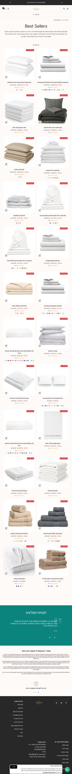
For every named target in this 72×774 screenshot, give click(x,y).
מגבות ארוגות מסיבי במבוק (19, 533)
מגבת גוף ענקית (53, 491)
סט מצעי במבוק (19, 169)
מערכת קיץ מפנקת (19, 215)
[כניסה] (8, 8)
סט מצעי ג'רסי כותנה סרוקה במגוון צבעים (53, 215)
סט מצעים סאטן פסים (53, 261)
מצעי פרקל (65, 759)
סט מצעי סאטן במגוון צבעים (53, 306)
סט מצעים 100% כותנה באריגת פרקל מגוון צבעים (52, 82)
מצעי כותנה (65, 762)
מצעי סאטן (65, 745)
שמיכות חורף (15, 31)
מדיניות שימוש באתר (17, 725)
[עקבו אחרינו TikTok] (56, 702)
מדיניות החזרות (18, 718)
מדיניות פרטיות (18, 722)
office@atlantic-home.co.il (37, 754)
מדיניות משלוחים (18, 715)
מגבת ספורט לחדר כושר (52, 443)
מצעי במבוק (64, 752)
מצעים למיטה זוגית (59, 31)
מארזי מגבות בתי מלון (19, 127)
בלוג (21, 732)
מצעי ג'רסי (65, 748)
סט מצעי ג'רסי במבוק (52, 170)
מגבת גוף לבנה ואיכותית (19, 491)
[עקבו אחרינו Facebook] (66, 702)
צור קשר (20, 708)
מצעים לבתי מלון (18, 711)
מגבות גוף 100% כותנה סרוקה (52, 533)
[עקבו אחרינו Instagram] (61, 702)
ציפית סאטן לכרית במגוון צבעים (53, 398)
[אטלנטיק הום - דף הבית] (36, 702)
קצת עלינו (20, 704)
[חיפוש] (64, 9)
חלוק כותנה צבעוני (19, 579)
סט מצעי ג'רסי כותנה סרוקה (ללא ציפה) (19, 261)
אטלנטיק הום (65, 20)
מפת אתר (20, 736)
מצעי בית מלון (52, 351)
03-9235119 (38, 749)
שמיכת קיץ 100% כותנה (19, 306)
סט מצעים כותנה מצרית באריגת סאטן (19, 82)
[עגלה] (4, 9)
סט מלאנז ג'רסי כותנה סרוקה (53, 127)
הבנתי (13, 766)
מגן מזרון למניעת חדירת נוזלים (19, 398)
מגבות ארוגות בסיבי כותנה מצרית (52, 579)
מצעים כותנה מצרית (62, 755)
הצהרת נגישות (18, 729)
